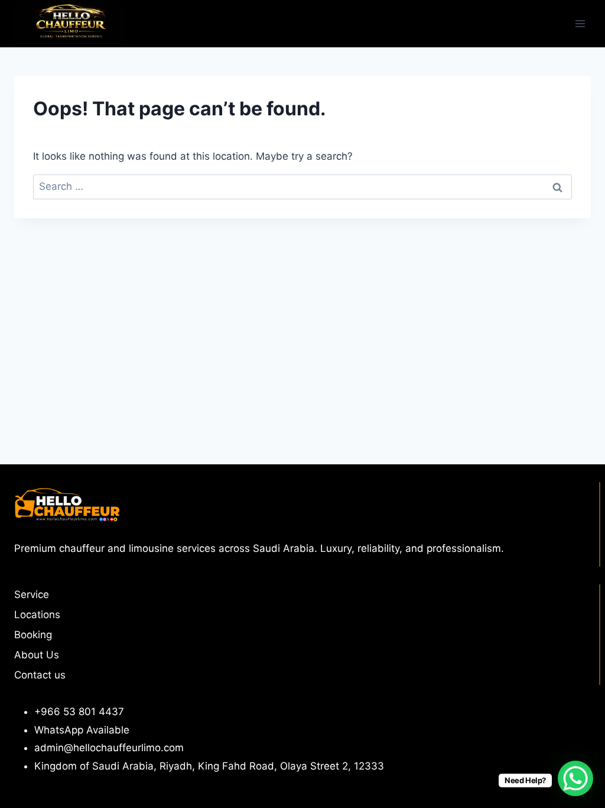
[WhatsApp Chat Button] (575, 778)
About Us (36, 655)
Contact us (40, 675)
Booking (33, 635)
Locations (37, 614)
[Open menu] (580, 23)
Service (31, 594)
